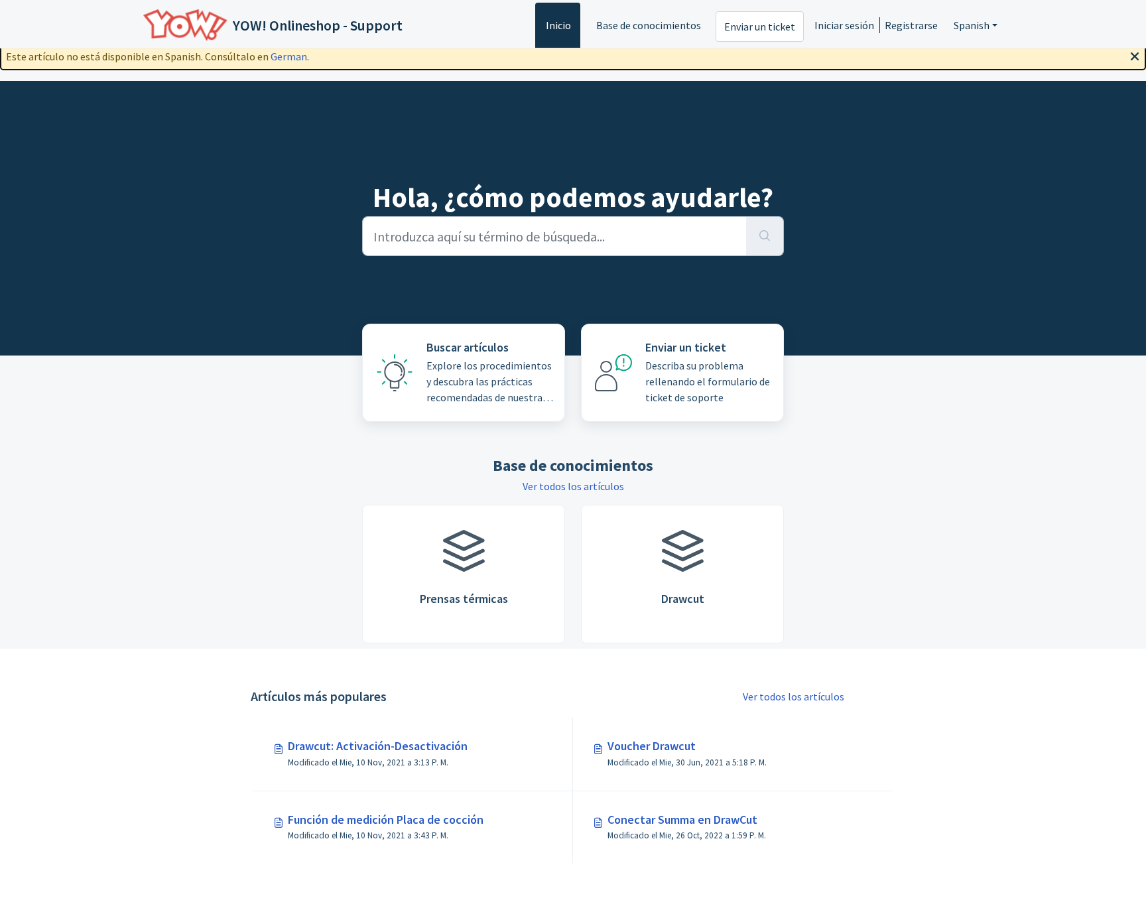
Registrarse (911, 25)
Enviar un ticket (759, 26)
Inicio (558, 25)
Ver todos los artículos (573, 486)
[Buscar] (765, 236)
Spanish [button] (971, 25)
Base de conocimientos (648, 25)
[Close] (1134, 55)
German (289, 56)
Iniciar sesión (844, 25)
